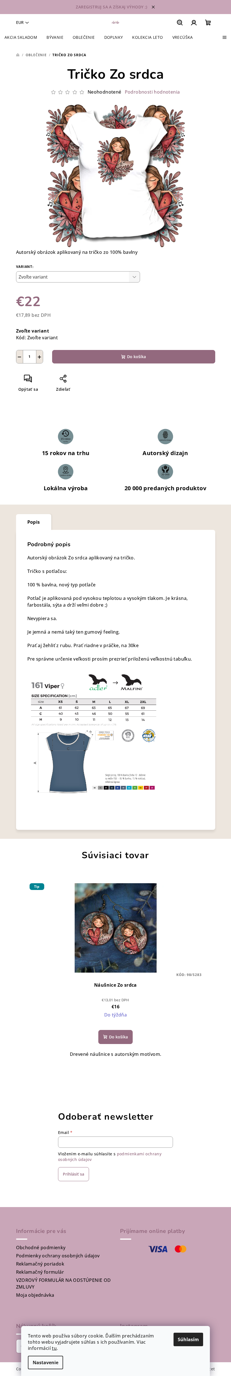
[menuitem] (21, 37)
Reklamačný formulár (40, 1272)
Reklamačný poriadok (40, 1264)
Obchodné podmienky (41, 1247)
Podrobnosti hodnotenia (152, 92)
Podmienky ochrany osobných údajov (58, 1256)
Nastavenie (45, 1362)
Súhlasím (188, 1339)
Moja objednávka (35, 1295)
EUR (20, 22)
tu (54, 1348)
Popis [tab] (33, 522)
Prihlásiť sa (73, 1174)
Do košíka (136, 356)
